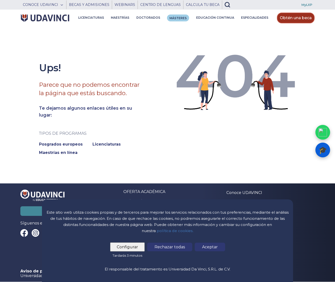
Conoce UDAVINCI (244, 192)
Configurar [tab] (127, 247)
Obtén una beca (296, 17)
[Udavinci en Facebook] (24, 233)
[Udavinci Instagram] (35, 233)
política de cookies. (175, 230)
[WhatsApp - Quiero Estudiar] (322, 132)
